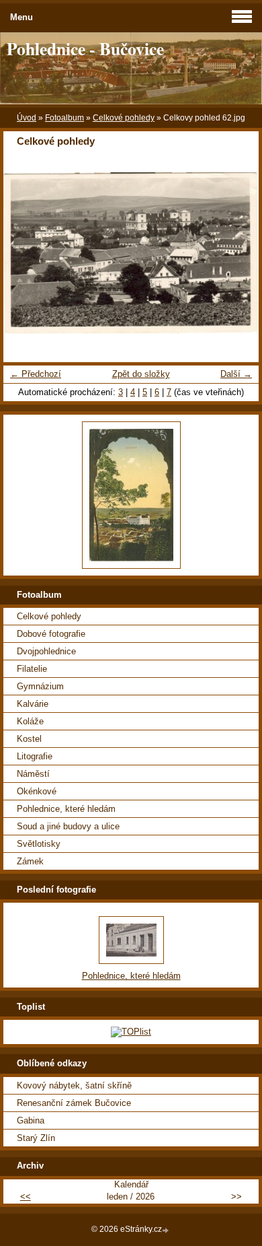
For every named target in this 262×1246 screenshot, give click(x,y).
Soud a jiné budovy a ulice (68, 826)
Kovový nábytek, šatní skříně (74, 1085)
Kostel (29, 739)
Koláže (30, 721)
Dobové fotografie (51, 634)
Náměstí (33, 774)
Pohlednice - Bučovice (85, 48)
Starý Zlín (36, 1138)
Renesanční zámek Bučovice (74, 1103)
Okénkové (36, 791)
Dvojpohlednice (46, 651)
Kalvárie (32, 704)
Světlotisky (38, 844)
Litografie (34, 756)
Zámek (30, 861)
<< (25, 1196)
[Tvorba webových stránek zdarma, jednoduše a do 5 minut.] (166, 1230)
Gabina (30, 1120)
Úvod (26, 118)
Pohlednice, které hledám (66, 809)
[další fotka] (237, 253)
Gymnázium (40, 686)
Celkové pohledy (124, 118)
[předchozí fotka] (25, 253)
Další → (236, 374)
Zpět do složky (141, 374)
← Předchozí (35, 374)
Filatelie (32, 669)
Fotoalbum (64, 118)
